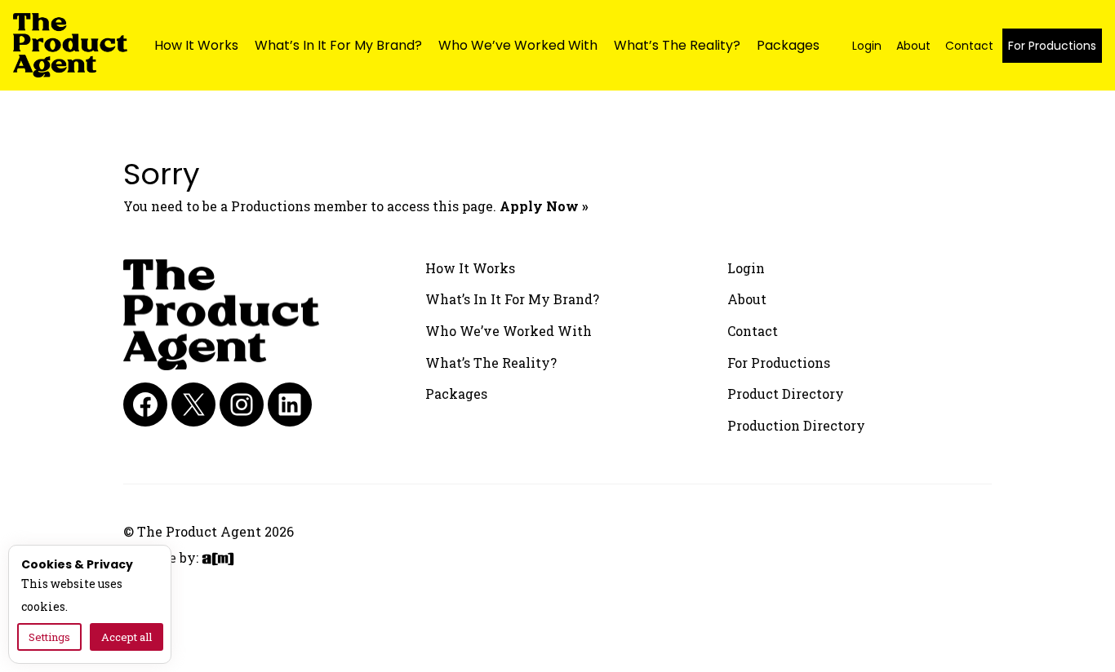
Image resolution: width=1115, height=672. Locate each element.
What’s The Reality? (677, 45)
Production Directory (796, 425)
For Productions (1052, 46)
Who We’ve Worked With (517, 45)
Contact (969, 46)
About (913, 46)
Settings (49, 637)
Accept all (126, 637)
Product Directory (785, 393)
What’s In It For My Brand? (338, 45)
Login (867, 46)
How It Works (196, 45)
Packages (788, 45)
